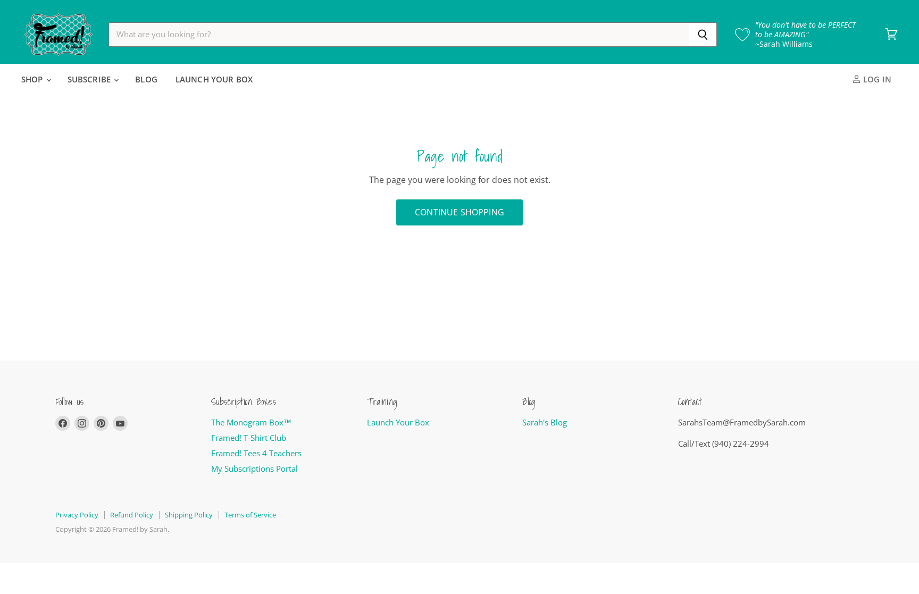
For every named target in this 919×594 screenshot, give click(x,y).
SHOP (33, 79)
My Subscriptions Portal (254, 468)
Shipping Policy (189, 515)
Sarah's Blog (544, 422)
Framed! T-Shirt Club (248, 437)
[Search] (703, 34)
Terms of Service (250, 515)
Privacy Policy (76, 515)
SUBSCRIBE (90, 79)
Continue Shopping (459, 212)
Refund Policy (131, 515)
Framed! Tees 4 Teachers (256, 453)
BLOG (146, 79)
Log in (876, 79)
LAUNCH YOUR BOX (214, 79)
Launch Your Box (398, 422)
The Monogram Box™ (251, 422)
